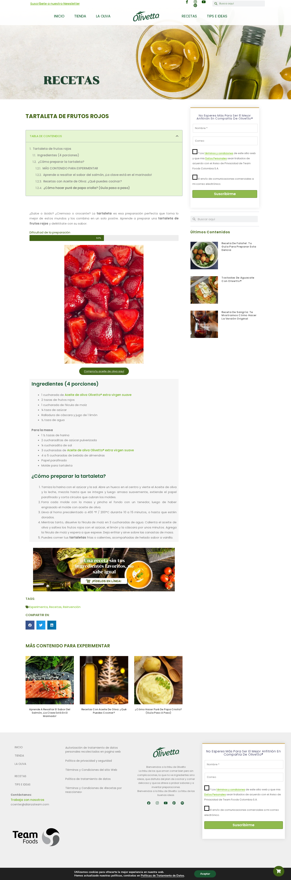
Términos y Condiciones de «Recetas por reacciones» (93, 790)
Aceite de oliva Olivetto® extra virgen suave (98, 395)
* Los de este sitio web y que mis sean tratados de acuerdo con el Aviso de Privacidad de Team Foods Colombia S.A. (242, 794)
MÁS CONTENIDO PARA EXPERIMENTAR (70, 168)
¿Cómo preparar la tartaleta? (61, 162)
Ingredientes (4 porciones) (58, 155)
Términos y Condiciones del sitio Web (91, 770)
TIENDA (80, 16)
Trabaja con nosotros (27, 800)
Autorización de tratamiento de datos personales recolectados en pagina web (93, 750)
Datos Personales (216, 158)
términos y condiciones (218, 153)
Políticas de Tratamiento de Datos (162, 875)
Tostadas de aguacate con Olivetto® (238, 279)
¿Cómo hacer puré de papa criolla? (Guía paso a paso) (87, 188)
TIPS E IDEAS (217, 16)
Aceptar (205, 874)
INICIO (59, 16)
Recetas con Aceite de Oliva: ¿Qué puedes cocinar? (82, 181)
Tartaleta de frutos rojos (52, 149)
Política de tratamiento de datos (88, 779)
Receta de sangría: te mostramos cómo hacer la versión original (239, 315)
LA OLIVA (103, 16)
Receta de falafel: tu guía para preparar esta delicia (239, 246)
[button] (177, 136)
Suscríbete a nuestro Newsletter (55, 4)
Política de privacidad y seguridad (88, 761)
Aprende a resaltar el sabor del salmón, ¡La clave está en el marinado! (97, 175)
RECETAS (189, 16)
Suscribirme (225, 193)
